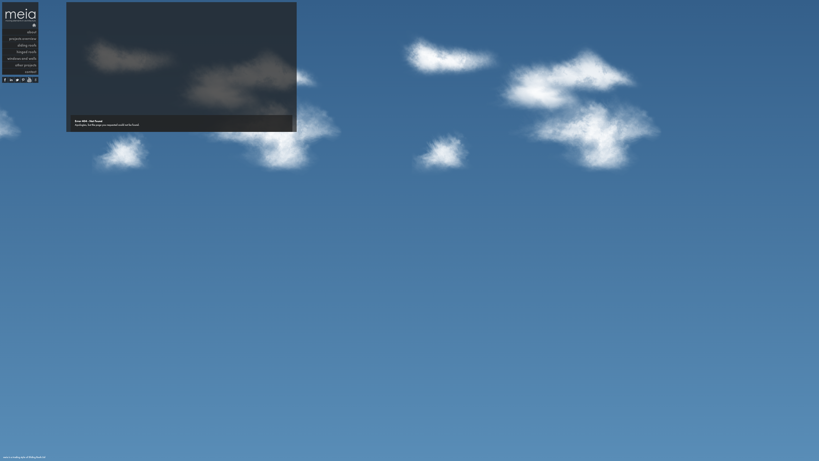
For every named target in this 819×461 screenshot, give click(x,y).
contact (30, 71)
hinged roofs (26, 51)
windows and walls (21, 58)
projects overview (22, 38)
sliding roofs (26, 45)
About (31, 31)
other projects (25, 65)
